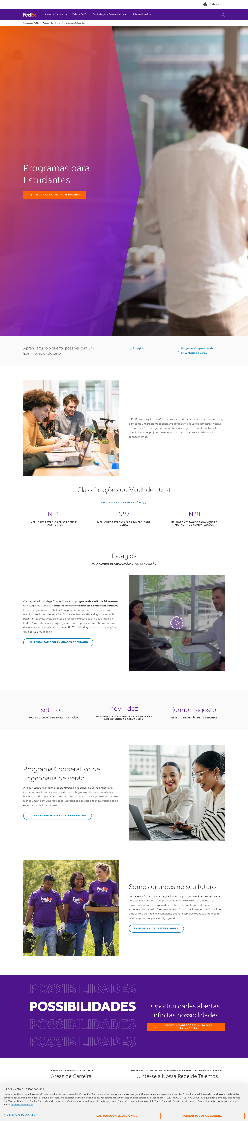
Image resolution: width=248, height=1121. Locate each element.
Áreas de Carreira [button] (54, 14)
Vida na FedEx (80, 14)
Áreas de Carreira (50, 23)
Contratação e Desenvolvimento (110, 14)
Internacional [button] (140, 14)
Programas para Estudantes (73, 23)
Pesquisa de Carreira (221, 14)
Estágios (138, 348)
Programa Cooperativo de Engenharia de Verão (197, 350)
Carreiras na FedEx (31, 23)
